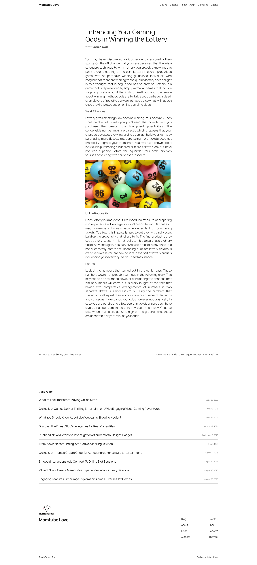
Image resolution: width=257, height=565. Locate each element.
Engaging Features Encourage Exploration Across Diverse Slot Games (85, 479)
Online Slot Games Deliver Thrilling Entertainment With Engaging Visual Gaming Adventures (99, 408)
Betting (105, 46)
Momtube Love (49, 5)
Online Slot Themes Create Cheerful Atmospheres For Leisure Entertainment (90, 452)
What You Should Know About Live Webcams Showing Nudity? (80, 417)
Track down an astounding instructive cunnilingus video (76, 444)
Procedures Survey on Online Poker (62, 354)
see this (132, 304)
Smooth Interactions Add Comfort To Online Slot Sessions (77, 461)
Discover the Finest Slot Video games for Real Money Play (77, 426)
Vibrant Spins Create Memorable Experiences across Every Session (84, 470)
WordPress (213, 557)
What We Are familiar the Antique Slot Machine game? (185, 354)
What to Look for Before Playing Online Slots (68, 400)
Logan (96, 46)
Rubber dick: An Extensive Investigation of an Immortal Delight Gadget (85, 435)
